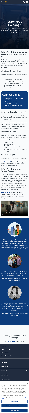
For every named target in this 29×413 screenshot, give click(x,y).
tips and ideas (12, 341)
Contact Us (4, 375)
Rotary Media (5, 371)
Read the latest (5, 192)
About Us (4, 362)
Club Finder (4, 350)
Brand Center (5, 356)
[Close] (27, 383)
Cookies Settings (14, 401)
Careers (3, 347)
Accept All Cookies (14, 410)
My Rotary (4, 353)
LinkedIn (14, 102)
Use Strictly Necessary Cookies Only (14, 406)
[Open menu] (27, 2)
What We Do (4, 366)
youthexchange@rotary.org (13, 105)
